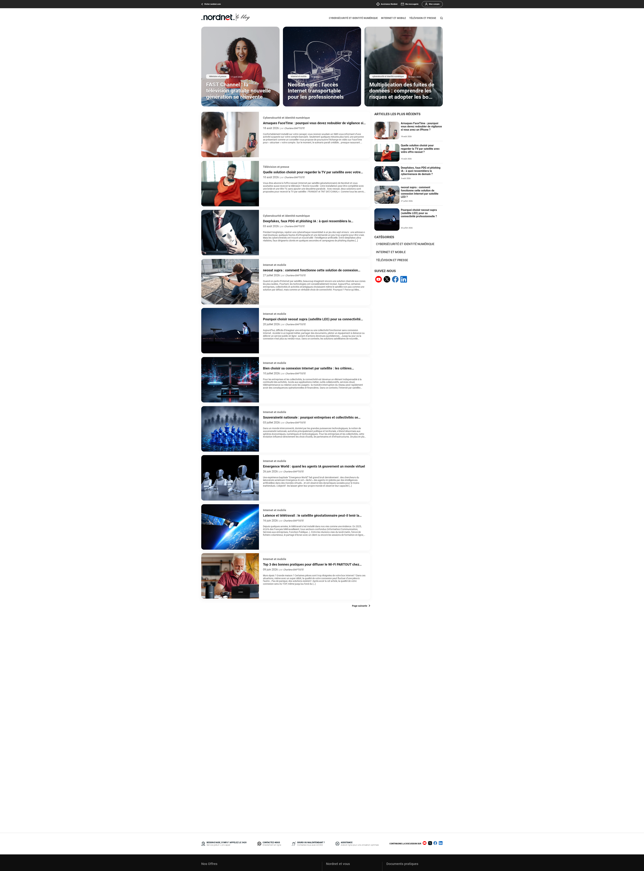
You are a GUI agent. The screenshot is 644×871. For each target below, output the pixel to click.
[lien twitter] (387, 279)
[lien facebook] (395, 279)
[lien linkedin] (403, 279)
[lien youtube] (378, 279)
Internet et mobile (393, 18)
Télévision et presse (422, 18)
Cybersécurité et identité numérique (353, 18)
